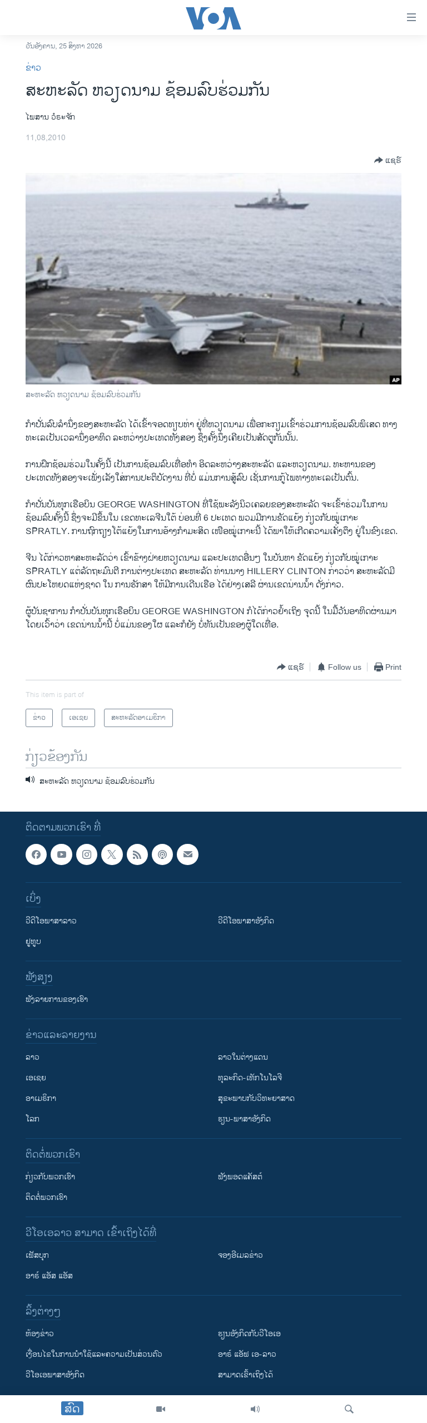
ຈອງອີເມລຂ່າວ (240, 1255)
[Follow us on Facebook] (36, 854)
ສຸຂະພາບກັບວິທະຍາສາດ (256, 1098)
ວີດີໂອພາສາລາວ (51, 921)
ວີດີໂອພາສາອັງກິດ (246, 921)
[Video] (160, 1409)
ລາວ (32, 1057)
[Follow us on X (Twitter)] (111, 854)
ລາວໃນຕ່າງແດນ (243, 1057)
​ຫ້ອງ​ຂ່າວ (40, 1334)
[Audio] (255, 1409)
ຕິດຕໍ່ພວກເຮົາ (46, 1197)
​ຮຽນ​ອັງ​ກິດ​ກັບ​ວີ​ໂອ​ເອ (249, 1334)
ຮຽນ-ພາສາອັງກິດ (244, 1119)
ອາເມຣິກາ (41, 1098)
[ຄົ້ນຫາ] (349, 1409)
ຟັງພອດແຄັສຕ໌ (240, 1177)
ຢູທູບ (33, 941)
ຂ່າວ (33, 68)
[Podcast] (162, 854)
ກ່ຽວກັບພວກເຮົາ (50, 1177)
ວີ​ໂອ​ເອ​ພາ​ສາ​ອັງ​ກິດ (55, 1375)
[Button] (387, 160)
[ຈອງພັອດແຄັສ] (187, 854)
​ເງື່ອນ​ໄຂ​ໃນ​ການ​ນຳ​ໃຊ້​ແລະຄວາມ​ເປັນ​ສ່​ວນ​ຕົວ (94, 1354)
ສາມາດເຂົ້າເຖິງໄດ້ (245, 1375)
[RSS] (137, 854)
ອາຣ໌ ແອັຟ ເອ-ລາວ (247, 1354)
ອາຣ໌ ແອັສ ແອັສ (49, 1276)
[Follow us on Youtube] (61, 854)
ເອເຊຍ (36, 1078)
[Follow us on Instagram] (86, 854)
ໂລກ (32, 1119)
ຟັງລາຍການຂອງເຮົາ (57, 999)
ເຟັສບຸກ (37, 1255)
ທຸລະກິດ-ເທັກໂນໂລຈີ (250, 1078)
